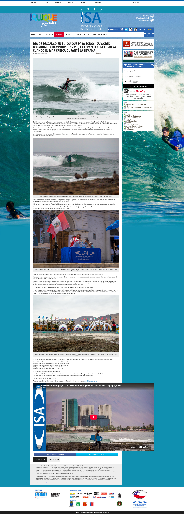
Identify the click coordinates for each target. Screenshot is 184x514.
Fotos (68, 34)
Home (33, 34)
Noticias (59, 34)
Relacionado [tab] (53, 459)
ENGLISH (142, 30)
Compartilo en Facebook (54, 454)
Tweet (98, 53)
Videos (77, 34)
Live (40, 34)
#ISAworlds (114, 30)
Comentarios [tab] (40, 459)
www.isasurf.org (44, 482)
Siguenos (134, 91)
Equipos (87, 34)
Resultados (49, 34)
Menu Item (147, 35)
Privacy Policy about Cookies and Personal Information (92, 512)
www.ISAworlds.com (90, 381)
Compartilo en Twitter (97, 454)
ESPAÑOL (150, 30)
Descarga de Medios (100, 34)
